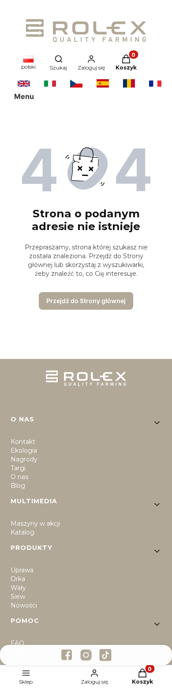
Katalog (22, 532)
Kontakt (23, 442)
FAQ (17, 643)
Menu (24, 96)
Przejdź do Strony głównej (86, 300)
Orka (18, 579)
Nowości (24, 605)
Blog (18, 486)
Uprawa (22, 570)
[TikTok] (105, 655)
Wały (18, 588)
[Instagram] (86, 655)
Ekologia (24, 450)
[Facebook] (67, 655)
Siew (18, 596)
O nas (19, 477)
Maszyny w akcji (35, 523)
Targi (18, 468)
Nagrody (24, 459)
